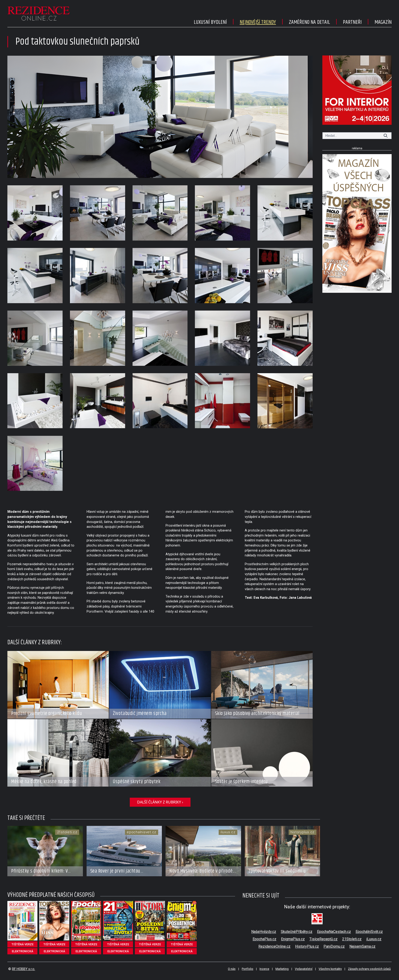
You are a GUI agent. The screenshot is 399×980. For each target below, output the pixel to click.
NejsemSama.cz (362, 946)
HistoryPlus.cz (307, 946)
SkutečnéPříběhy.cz (296, 931)
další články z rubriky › (160, 802)
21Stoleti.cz (352, 939)
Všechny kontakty (330, 969)
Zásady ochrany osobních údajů (369, 969)
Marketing (282, 969)
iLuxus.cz (373, 939)
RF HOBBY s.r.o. (23, 969)
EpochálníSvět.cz (369, 931)
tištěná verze (22, 944)
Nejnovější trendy (258, 22)
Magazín (383, 22)
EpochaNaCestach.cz (334, 931)
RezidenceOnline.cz (274, 946)
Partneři (352, 22)
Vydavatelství (303, 969)
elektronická (22, 951)
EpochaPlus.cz (264, 939)
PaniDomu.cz (334, 946)
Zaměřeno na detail (309, 22)
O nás (232, 969)
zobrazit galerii (160, 117)
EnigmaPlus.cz (293, 939)
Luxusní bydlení (210, 22)
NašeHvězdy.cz (263, 931)
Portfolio (247, 969)
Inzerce (264, 969)
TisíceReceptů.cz (323, 939)
